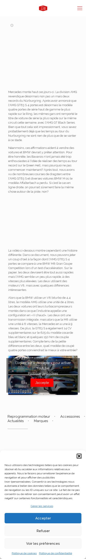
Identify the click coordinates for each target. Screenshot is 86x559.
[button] (79, 456)
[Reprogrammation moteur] (43, 8)
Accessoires (70, 416)
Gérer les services (42, 506)
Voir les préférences (43, 544)
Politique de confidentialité (55, 553)
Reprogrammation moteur (29, 416)
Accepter (43, 518)
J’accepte (42, 383)
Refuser (43, 531)
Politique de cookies (24, 553)
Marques (41, 421)
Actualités (16, 421)
